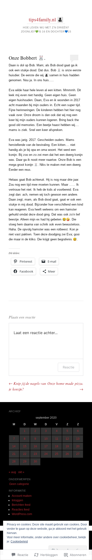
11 (56, 438)
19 (67, 446)
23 (35, 454)
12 (67, 438)
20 (77, 446)
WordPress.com (22, 514)
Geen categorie (19, 484)
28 (14, 461)
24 (46, 454)
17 (46, 446)
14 (14, 446)
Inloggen (17, 500)
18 (56, 446)
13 (77, 438)
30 (35, 461)
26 (67, 454)
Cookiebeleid (19, 541)
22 (24, 454)
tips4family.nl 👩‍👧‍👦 (46, 19)
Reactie (68, 367)
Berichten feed (21, 504)
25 (56, 454)
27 (77, 454)
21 (14, 454)
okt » (21, 472)
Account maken (22, 495)
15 (24, 446)
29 (24, 461)
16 (35, 446)
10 (46, 438)
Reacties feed (20, 509)
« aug (12, 472)
